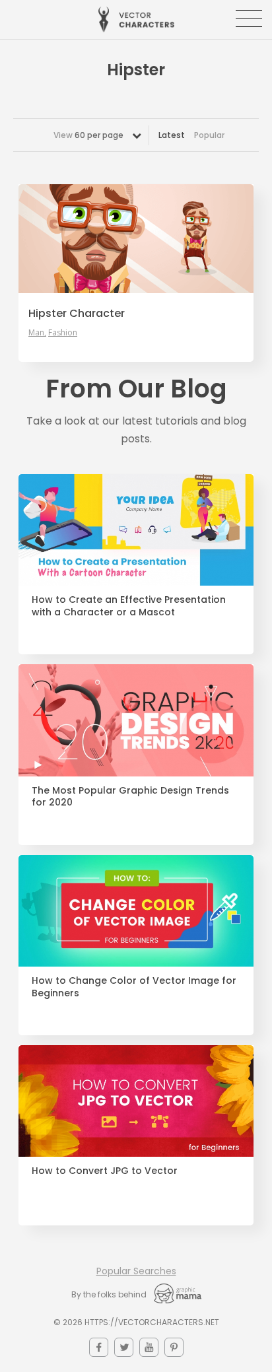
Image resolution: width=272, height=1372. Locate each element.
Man (36, 332)
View (88, 135)
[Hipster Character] (136, 238)
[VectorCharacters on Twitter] (123, 1347)
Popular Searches (136, 1271)
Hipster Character (76, 313)
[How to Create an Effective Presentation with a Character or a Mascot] (136, 530)
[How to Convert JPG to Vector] (136, 1101)
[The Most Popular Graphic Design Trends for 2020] (136, 720)
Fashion (62, 332)
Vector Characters (136, 19)
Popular (209, 135)
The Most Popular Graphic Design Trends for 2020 (130, 796)
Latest (171, 135)
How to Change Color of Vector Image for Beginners (134, 987)
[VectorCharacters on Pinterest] (174, 1347)
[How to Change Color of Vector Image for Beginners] (136, 911)
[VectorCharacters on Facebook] (98, 1347)
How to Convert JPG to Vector (105, 1171)
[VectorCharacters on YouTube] (148, 1347)
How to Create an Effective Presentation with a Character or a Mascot (129, 606)
